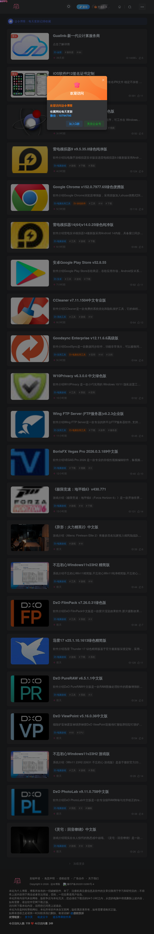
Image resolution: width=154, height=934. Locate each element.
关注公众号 (94, 124)
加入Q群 (74, 124)
